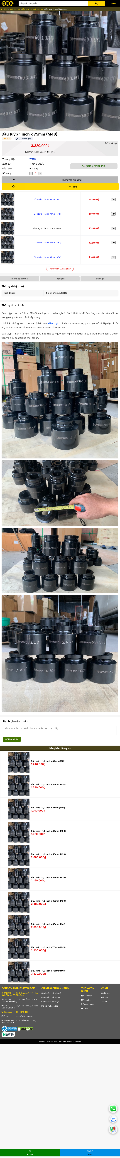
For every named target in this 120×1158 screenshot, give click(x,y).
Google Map (87, 1004)
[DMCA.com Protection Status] (25, 1028)
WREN (32, 159)
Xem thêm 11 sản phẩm (60, 269)
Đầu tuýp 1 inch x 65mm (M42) (47, 199)
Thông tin (60, 278)
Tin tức (104, 1001)
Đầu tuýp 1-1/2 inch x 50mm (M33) (48, 854)
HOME (4, 9)
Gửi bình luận (12, 739)
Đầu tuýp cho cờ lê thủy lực (32, 9)
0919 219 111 (95, 166)
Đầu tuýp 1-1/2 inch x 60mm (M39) (48, 901)
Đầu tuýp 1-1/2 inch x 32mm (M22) (48, 761)
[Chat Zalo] (113, 1119)
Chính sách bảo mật (50, 1001)
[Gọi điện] (113, 1109)
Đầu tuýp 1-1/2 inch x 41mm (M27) (48, 807)
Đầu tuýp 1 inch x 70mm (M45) (47, 214)
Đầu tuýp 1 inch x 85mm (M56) (47, 257)
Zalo (85, 1008)
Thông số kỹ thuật (19, 278)
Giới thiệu (105, 993)
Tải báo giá (112, 143)
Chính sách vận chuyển (51, 993)
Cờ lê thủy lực (15, 9)
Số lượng (7, 173)
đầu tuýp (53, 323)
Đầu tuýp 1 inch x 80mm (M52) (47, 242)
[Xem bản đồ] (113, 1129)
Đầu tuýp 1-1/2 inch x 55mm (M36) (48, 877)
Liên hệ (104, 997)
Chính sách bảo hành (50, 997)
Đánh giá (100, 278)
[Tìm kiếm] (96, 3)
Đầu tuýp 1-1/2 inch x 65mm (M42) (48, 924)
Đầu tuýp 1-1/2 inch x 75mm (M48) (48, 970)
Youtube (87, 1000)
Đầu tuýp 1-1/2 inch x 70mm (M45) (48, 947)
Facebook (87, 995)
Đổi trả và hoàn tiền (49, 1006)
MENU (114, 3)
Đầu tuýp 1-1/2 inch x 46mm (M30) (48, 831)
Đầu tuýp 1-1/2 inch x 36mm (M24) (48, 784)
